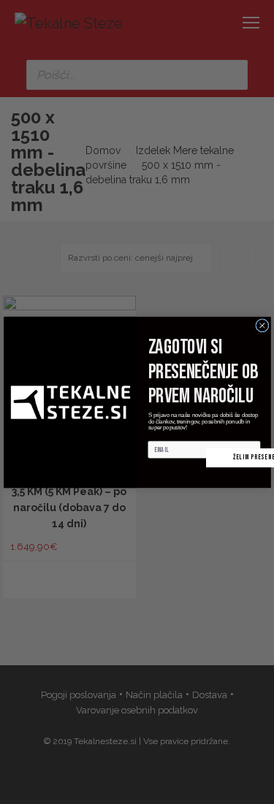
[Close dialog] (261, 325)
